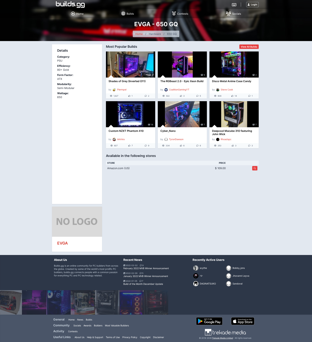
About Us (79, 337)
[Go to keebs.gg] (234, 4)
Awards (87, 325)
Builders (98, 325)
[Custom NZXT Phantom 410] (130, 114)
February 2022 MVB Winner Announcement (146, 268)
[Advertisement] (77, 149)
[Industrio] (83, 302)
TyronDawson (176, 139)
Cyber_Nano (168, 130)
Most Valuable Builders (117, 325)
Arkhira (121, 139)
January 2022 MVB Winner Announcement (145, 276)
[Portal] (131, 302)
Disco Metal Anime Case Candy (231, 81)
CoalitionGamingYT (179, 89)
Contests (73, 331)
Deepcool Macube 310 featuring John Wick (232, 132)
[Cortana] (58, 302)
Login (254, 4)
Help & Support (95, 337)
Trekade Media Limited (222, 338)
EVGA (62, 243)
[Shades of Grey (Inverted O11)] (130, 64)
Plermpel (121, 89)
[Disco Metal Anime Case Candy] (234, 64)
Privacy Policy (129, 337)
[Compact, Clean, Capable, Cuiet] (107, 302)
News (80, 319)
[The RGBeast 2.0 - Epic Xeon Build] (182, 64)
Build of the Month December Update (143, 284)
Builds (89, 319)
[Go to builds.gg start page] (70, 4)
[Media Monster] (156, 302)
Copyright (145, 337)
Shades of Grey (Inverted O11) (127, 81)
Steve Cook (227, 89)
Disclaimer (158, 337)
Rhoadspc (226, 139)
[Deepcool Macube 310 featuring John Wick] (234, 114)
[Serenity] (34, 302)
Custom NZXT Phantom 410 (126, 130)
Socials (77, 325)
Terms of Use (113, 337)
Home (139, 34)
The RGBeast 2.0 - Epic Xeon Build (181, 81)
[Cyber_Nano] (182, 114)
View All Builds (249, 46)
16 (152, 124)
